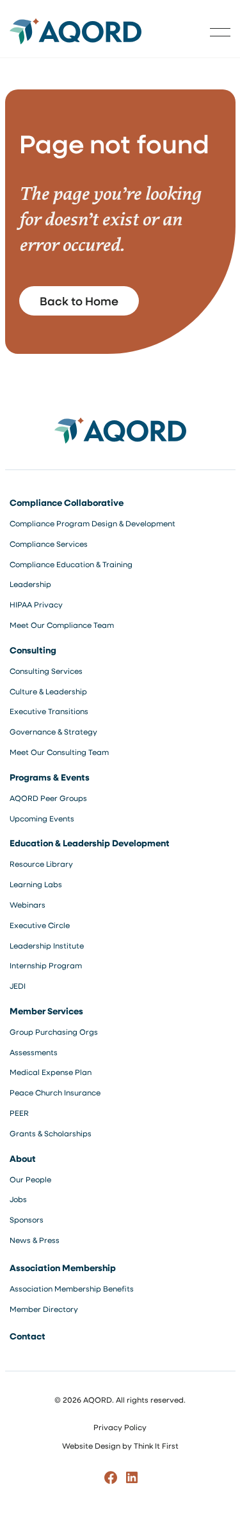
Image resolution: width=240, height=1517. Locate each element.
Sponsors (27, 1219)
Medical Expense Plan (51, 1072)
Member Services (46, 1011)
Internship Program (46, 965)
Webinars (27, 904)
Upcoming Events (42, 818)
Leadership (30, 584)
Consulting (33, 650)
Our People (30, 1179)
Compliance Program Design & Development (92, 523)
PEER (19, 1113)
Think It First (156, 1445)
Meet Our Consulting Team (59, 752)
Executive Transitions (49, 711)
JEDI (18, 985)
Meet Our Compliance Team (62, 625)
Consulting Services (46, 671)
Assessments (34, 1052)
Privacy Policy (120, 1427)
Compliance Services (49, 543)
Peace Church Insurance (55, 1092)
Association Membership (63, 1268)
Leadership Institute (47, 945)
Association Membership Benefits (72, 1288)
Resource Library (41, 863)
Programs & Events (50, 777)
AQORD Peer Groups (48, 798)
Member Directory (44, 1309)
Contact (27, 1336)
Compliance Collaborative (67, 502)
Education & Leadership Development (90, 843)
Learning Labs (36, 884)
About (23, 1158)
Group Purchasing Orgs (54, 1031)
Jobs (18, 1199)
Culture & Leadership (48, 691)
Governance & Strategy (53, 731)
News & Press (35, 1240)
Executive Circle (40, 925)
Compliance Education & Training (71, 564)
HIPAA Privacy (36, 604)
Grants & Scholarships (51, 1133)
